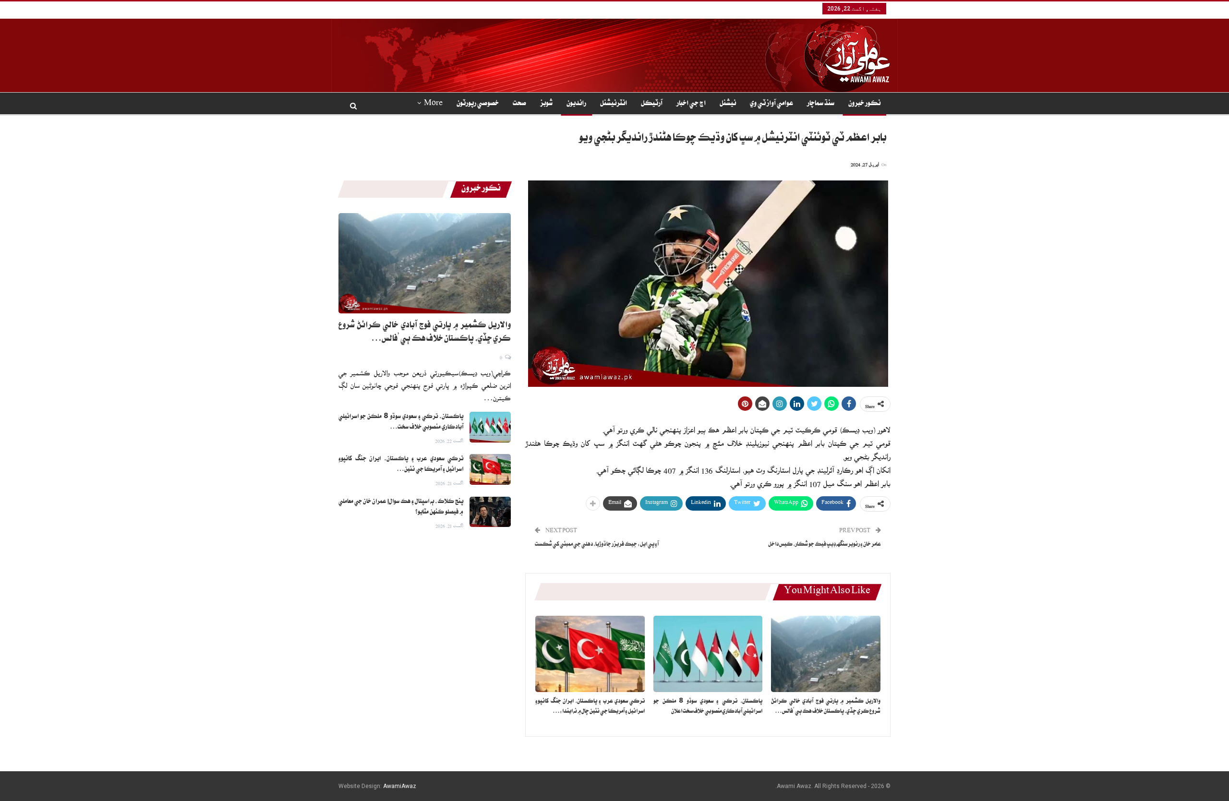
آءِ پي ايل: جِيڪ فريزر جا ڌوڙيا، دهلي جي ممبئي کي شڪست (597, 545)
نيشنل (728, 104)
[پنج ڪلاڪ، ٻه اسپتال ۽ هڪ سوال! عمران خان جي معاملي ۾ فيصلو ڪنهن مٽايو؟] (490, 512)
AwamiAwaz (399, 786)
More (433, 104)
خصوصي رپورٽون (478, 104)
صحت (519, 104)
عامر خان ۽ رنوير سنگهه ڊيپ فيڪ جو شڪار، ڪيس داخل (824, 545)
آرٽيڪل (652, 104)
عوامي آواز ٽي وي (771, 104)
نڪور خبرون (864, 104)
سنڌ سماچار (820, 104)
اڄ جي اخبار (691, 104)
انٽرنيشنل (613, 104)
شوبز (546, 104)
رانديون (576, 104)
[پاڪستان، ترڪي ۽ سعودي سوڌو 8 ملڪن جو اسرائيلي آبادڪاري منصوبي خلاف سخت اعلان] (708, 654)
